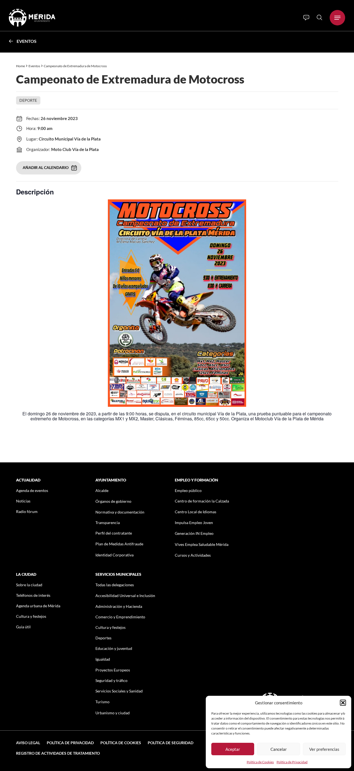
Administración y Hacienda (118, 606)
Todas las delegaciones (114, 584)
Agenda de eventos (32, 490)
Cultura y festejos (31, 616)
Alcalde (101, 490)
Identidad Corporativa (114, 555)
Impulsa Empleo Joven (194, 522)
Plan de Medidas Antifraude (119, 543)
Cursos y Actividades (193, 555)
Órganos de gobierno (113, 501)
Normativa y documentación (119, 512)
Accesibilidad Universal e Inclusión (125, 595)
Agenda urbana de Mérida (38, 605)
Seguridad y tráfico (111, 680)
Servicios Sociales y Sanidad (119, 691)
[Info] (306, 17)
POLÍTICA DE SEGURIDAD (170, 742)
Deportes (103, 637)
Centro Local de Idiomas (195, 511)
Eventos (27, 41)
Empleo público (188, 490)
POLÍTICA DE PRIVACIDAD (70, 742)
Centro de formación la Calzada (202, 501)
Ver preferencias (324, 749)
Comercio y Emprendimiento (120, 616)
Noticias (23, 501)
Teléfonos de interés (33, 595)
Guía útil (23, 626)
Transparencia (107, 522)
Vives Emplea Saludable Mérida (201, 544)
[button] (343, 702)
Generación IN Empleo (194, 533)
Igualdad (102, 659)
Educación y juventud (113, 648)
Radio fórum (27, 511)
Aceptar (232, 749)
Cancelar (278, 749)
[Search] (319, 17)
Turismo (102, 701)
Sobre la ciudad (29, 584)
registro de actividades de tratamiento (58, 753)
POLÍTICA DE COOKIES (120, 742)
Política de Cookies (260, 762)
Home (20, 66)
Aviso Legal (28, 742)
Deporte (28, 100)
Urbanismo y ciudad (112, 712)
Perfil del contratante (113, 533)
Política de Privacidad (292, 762)
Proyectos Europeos (112, 670)
